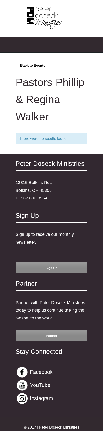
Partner (51, 336)
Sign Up (51, 268)
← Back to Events (30, 65)
